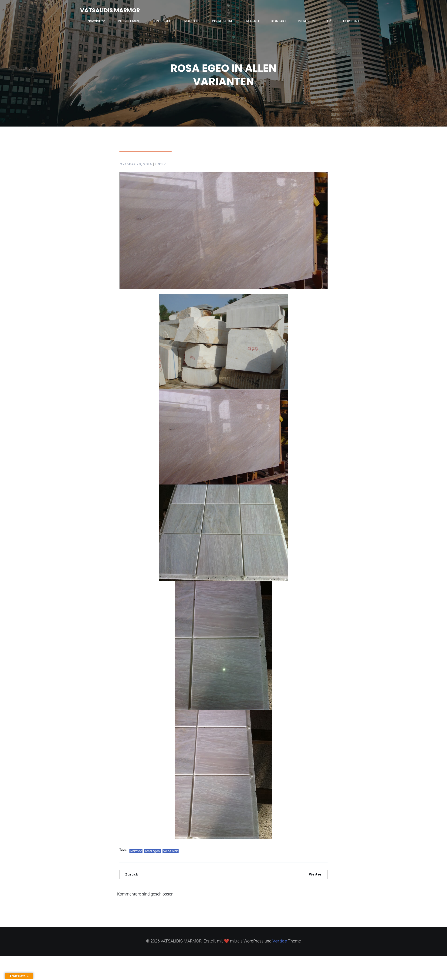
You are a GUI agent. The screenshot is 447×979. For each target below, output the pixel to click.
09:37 (160, 164)
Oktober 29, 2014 (135, 164)
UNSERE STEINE (222, 21)
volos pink (170, 851)
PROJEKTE (252, 21)
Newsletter (96, 21)
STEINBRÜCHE (160, 21)
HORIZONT (351, 21)
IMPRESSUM (306, 21)
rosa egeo (152, 851)
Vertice (279, 941)
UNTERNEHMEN (128, 21)
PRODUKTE (191, 21)
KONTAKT (278, 21)
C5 (329, 21)
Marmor (136, 851)
